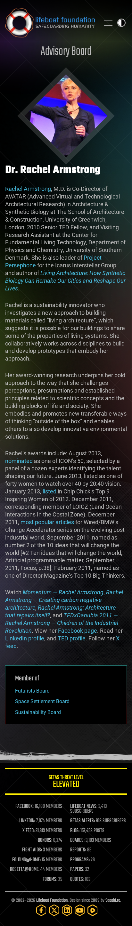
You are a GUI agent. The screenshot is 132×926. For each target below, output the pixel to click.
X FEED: (28, 831)
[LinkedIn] (67, 910)
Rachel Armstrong (28, 188)
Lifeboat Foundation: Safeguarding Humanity (50, 22)
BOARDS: (77, 840)
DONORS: (45, 840)
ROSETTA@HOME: (24, 869)
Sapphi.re (112, 900)
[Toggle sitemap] (108, 23)
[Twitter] (54, 910)
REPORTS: (78, 850)
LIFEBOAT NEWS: (83, 806)
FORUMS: (50, 879)
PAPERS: (77, 869)
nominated (19, 461)
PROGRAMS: (80, 860)
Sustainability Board (38, 712)
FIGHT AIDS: (32, 850)
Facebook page (77, 630)
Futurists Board (32, 691)
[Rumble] (92, 910)
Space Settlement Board (42, 701)
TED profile (72, 638)
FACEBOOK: (24, 806)
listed (49, 491)
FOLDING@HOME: (26, 860)
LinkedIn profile (24, 638)
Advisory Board (66, 52)
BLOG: (74, 831)
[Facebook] (41, 910)
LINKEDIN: (27, 821)
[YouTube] (80, 910)
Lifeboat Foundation (52, 900)
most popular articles (47, 522)
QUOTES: (77, 879)
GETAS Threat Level (66, 782)
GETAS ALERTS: (82, 821)
